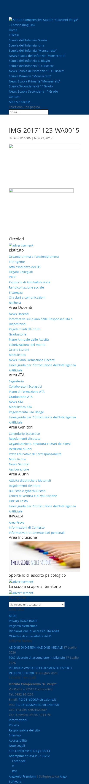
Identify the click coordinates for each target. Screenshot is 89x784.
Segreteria (16, 381)
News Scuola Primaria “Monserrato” (34, 81)
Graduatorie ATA (21, 397)
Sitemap (15, 735)
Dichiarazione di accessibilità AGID (34, 631)
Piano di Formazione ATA (26, 392)
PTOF (12, 277)
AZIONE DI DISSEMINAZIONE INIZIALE (36, 647)
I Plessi (14, 35)
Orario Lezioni (19, 350)
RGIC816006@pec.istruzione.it (37, 705)
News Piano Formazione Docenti (32, 360)
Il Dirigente (17, 262)
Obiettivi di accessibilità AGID (30, 636)
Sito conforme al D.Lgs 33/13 (29, 751)
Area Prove (16, 522)
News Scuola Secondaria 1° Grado (33, 91)
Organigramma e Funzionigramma (34, 257)
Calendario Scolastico (24, 434)
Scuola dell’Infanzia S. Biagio (29, 61)
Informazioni (18, 720)
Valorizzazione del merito (27, 345)
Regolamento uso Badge (26, 412)
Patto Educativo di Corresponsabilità (35, 454)
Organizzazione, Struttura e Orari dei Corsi (40, 444)
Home (13, 30)
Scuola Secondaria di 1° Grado (31, 86)
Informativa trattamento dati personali (37, 533)
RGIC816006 (22, 138)
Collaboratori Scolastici (25, 386)
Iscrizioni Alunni (20, 449)
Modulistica (17, 355)
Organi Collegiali (21, 272)
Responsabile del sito (24, 730)
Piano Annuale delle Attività (29, 339)
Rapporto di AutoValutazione (29, 282)
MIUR (13, 616)
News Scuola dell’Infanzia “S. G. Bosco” (36, 71)
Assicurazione (19, 469)
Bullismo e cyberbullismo (27, 491)
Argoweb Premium (22, 776)
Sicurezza (16, 292)
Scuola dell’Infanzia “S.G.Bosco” (31, 66)
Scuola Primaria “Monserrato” (30, 76)
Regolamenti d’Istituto (24, 329)
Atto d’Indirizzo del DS (25, 267)
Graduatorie (17, 334)
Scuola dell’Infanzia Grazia (28, 40)
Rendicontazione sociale (26, 287)
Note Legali (17, 746)
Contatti (14, 97)
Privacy (14, 725)
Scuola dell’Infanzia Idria (26, 45)
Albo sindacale (19, 102)
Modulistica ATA (20, 407)
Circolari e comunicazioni (27, 297)
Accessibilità (18, 740)
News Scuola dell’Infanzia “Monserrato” (37, 56)
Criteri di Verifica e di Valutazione (33, 496)
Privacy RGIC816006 (23, 621)
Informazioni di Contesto (26, 527)
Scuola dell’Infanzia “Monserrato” (33, 50)
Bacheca (15, 303)
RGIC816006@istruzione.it (37, 699)
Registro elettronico (23, 626)
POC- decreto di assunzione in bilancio (37, 657)
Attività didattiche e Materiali (30, 480)
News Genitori (19, 464)
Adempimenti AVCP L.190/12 (29, 756)
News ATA (16, 402)
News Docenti (19, 314)
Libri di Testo (18, 501)
